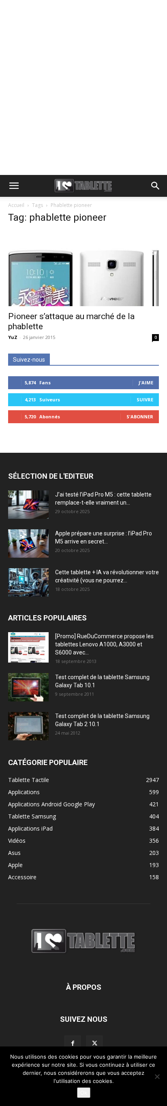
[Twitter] (94, 1044)
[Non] (157, 1076)
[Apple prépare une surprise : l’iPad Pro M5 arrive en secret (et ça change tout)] (28, 543)
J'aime (146, 382)
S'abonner (139, 416)
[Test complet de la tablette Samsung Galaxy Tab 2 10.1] (28, 726)
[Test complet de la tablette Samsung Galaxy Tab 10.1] (28, 687)
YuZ (12, 337)
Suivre (145, 399)
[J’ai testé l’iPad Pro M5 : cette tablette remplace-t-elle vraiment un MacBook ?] (28, 504)
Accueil (16, 205)
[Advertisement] (83, 87)
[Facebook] (72, 1044)
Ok (83, 1092)
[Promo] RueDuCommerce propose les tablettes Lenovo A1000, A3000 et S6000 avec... (104, 644)
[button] (14, 186)
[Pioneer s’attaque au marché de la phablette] (83, 269)
